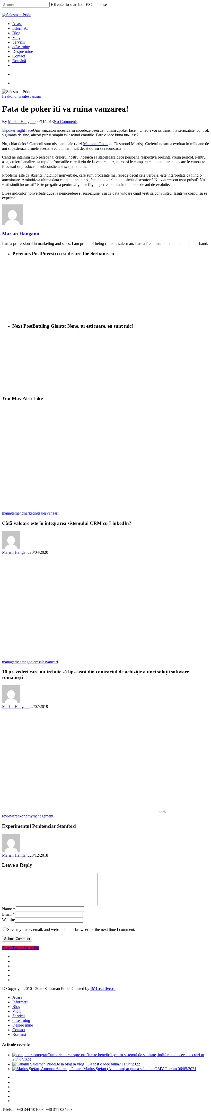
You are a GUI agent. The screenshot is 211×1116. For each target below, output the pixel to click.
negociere (30, 662)
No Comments (65, 121)
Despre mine (22, 1025)
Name (8, 909)
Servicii (18, 1016)
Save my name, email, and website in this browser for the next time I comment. (71, 929)
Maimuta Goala (95, 144)
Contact (18, 1030)
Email (8, 914)
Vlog (16, 1011)
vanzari (35, 96)
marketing (31, 513)
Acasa (17, 997)
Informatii (20, 1002)
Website (8, 919)
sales (25, 96)
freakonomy (12, 96)
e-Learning (21, 1020)
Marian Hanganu (22, 121)
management (12, 513)
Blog (16, 1006)
